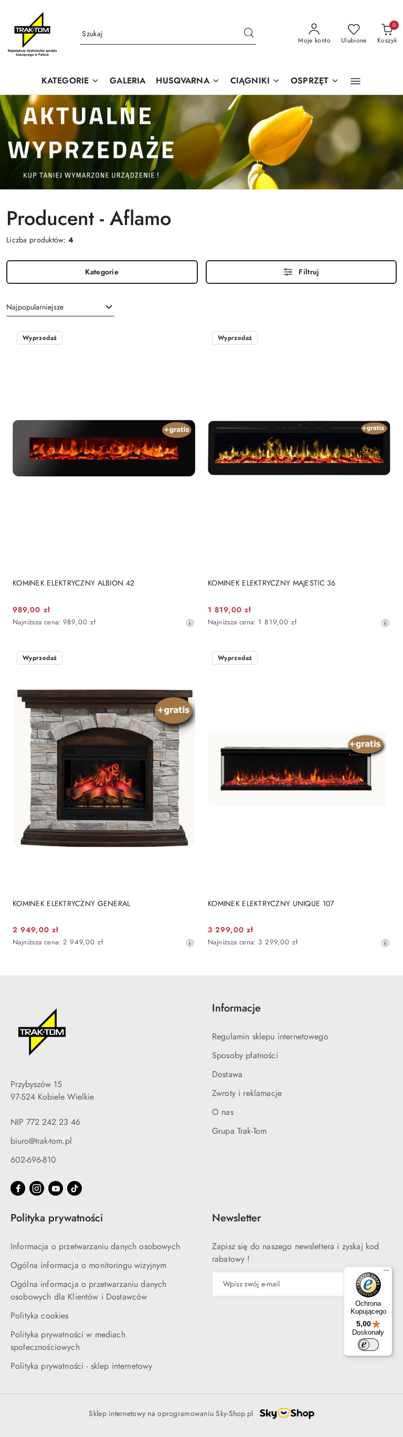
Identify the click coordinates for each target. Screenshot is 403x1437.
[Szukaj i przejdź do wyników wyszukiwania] (248, 34)
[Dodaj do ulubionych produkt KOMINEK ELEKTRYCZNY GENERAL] (183, 659)
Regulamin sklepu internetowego (270, 1036)
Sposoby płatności (245, 1055)
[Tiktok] (74, 1188)
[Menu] (386, 1272)
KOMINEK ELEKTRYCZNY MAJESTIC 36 (272, 583)
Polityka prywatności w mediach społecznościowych (67, 1340)
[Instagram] (36, 1188)
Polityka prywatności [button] (56, 1218)
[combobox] (60, 307)
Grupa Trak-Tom (239, 1131)
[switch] (368, 1344)
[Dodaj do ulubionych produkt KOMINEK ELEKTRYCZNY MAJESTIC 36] (378, 339)
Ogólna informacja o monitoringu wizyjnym (88, 1265)
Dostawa (227, 1074)
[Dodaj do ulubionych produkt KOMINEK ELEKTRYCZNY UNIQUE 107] (378, 659)
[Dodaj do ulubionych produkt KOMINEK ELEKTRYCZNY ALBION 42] (183, 339)
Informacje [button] (236, 1008)
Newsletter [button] (236, 1218)
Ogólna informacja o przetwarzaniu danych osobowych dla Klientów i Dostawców (88, 1290)
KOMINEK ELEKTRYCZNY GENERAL (72, 903)
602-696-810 (33, 1160)
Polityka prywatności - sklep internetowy (81, 1366)
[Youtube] (55, 1188)
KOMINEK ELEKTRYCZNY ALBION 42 (73, 583)
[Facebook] (17, 1188)
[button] (187, 81)
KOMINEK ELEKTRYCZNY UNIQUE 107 (271, 903)
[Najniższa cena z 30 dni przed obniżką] (190, 623)
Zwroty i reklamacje (247, 1093)
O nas (223, 1112)
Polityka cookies (39, 1316)
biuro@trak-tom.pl (41, 1141)
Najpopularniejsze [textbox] (34, 307)
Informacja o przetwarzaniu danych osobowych (95, 1246)
